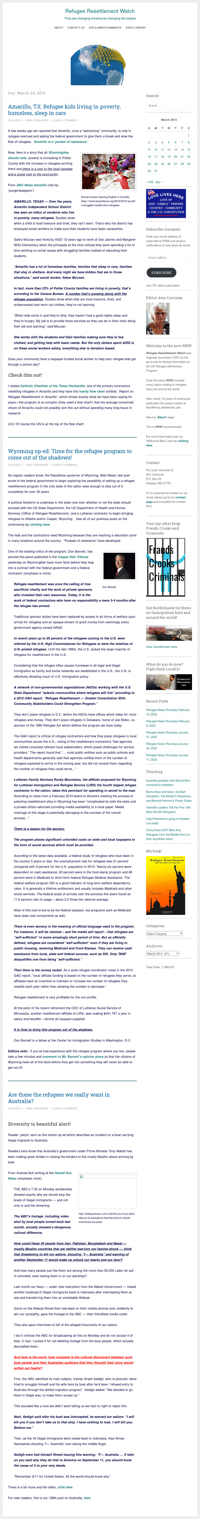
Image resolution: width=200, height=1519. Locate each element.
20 (175, 156)
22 (188, 156)
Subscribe (161, 272)
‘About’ (161, 417)
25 (162, 164)
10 (155, 149)
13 (175, 149)
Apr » (159, 182)
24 (155, 164)
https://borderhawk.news (161, 647)
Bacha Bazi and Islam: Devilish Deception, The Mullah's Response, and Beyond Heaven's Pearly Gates (169, 796)
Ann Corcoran (37, 120)
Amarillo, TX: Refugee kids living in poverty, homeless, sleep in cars (64, 109)
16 (149, 156)
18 (162, 156)
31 (155, 171)
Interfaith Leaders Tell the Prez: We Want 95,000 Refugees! (168, 809)
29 (188, 164)
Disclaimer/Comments (105, 27)
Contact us (76, 27)
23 (149, 164)
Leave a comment (65, 120)
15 (188, 149)
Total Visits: (154, 967)
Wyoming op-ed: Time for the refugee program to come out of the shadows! (70, 454)
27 (175, 164)
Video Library (136, 27)
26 (169, 164)
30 (149, 171)
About (58, 27)
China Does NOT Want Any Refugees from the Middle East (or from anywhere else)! (168, 834)
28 (182, 164)
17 (155, 156)
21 (182, 156)
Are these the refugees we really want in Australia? (59, 1097)
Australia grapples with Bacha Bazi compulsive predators (168, 782)
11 (162, 149)
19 (169, 156)
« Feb (149, 182)
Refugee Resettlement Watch (100, 10)
